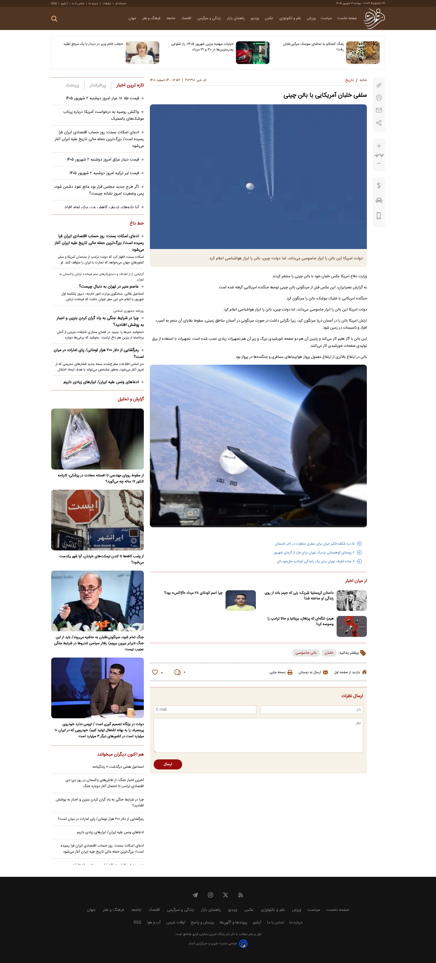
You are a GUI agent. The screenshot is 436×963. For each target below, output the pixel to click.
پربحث (72, 85)
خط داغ (137, 224)
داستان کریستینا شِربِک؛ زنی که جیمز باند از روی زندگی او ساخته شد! (299, 595)
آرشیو (64, 4)
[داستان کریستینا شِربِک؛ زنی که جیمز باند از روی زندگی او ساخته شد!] (352, 600)
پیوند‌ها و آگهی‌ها (233, 922)
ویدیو (255, 18)
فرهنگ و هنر (151, 18)
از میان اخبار (356, 581)
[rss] (241, 895)
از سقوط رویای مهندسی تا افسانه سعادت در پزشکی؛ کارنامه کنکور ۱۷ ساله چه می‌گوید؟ (101, 479)
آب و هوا (154, 922)
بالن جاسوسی (306, 653)
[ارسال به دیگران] (379, 110)
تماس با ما (78, 4)
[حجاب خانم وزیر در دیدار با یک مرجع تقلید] (142, 52)
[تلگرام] (195, 895)
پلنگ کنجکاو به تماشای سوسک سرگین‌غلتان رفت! (313, 46)
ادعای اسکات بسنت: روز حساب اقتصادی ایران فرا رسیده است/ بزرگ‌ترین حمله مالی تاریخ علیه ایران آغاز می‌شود (99, 139)
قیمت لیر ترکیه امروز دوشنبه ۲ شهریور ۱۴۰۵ (104, 173)
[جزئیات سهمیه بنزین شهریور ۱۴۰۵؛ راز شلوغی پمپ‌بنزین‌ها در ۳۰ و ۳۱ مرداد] (252, 52)
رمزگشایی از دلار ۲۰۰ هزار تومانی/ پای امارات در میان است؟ (99, 353)
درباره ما (93, 4)
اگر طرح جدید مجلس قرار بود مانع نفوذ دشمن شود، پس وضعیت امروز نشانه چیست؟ (99, 190)
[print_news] (379, 97)
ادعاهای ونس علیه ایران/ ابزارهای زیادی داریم (101, 382)
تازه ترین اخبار (130, 85)
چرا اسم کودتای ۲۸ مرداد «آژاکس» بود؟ (193, 593)
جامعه (171, 18)
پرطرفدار (98, 85)
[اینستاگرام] (210, 895)
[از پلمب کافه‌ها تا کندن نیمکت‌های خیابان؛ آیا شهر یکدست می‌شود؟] (97, 520)
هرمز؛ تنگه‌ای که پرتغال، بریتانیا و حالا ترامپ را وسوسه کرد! (300, 621)
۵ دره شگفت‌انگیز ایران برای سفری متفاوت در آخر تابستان (315, 544)
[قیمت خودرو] (379, 201)
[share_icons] (378, 122)
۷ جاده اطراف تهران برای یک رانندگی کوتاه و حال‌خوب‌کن (316, 561)
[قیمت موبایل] (378, 217)
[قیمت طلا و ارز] (379, 186)
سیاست (326, 18)
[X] (226, 895)
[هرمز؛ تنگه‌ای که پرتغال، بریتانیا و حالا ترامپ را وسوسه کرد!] (352, 626)
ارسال (168, 764)
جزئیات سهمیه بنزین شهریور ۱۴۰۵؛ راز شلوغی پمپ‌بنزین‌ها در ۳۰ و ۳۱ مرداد (202, 46)
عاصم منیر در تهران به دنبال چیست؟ (109, 286)
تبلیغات (106, 4)
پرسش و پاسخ (202, 922)
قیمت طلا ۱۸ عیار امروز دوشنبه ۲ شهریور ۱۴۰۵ (102, 98)
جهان (132, 18)
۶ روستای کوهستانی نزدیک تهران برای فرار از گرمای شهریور (314, 552)
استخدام (120, 4)
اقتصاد (186, 18)
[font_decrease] (379, 163)
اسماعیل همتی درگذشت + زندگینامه (118, 767)
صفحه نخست (347, 18)
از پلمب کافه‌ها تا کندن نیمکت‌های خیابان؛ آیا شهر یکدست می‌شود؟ (101, 559)
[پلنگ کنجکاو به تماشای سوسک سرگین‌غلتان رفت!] (363, 52)
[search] (54, 19)
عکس (269, 18)
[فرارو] (374, 18)
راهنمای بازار (236, 18)
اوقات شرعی (175, 922)
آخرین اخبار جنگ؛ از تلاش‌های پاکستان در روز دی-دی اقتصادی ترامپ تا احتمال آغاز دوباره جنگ (105, 783)
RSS (54, 4)
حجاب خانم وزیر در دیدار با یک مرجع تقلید (93, 44)
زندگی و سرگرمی (209, 18)
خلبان (329, 653)
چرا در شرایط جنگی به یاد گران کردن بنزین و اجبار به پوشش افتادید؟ (100, 321)
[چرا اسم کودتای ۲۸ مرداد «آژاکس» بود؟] (241, 600)
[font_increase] (379, 146)
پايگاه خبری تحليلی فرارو (208, 934)
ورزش (311, 18)
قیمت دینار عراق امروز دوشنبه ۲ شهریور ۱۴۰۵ (103, 159)
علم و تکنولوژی (290, 18)
